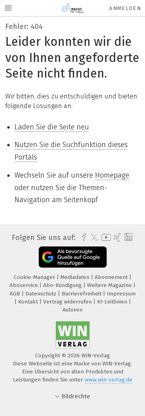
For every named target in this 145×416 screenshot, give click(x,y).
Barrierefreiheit (82, 293)
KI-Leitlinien (113, 301)
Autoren (72, 309)
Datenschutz (41, 293)
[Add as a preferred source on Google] (73, 257)
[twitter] (92, 237)
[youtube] (105, 237)
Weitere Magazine (110, 285)
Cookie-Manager (35, 277)
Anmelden (125, 8)
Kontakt (28, 301)
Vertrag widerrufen (68, 301)
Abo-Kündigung (63, 285)
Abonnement (112, 277)
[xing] (116, 237)
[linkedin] (127, 237)
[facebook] (82, 237)
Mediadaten (75, 277)
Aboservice (24, 285)
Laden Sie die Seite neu (51, 127)
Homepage (112, 175)
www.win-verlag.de (109, 379)
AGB (16, 293)
